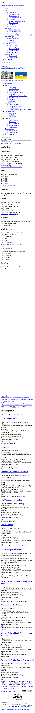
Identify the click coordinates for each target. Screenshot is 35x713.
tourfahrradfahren (6, 398)
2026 (6, 176)
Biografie (7, 257)
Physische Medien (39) (10, 223)
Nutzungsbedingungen (22, 709)
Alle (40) (27, 221)
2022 (6, 184)
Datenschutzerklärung (7, 709)
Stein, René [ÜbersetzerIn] (12, 159)
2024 (6, 180)
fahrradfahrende (24, 398)
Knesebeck (7, 208)
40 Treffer (9, 406)
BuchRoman (8, 237)
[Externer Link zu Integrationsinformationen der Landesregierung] (21, 78)
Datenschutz (12, 691)
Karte (6, 240)
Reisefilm (7, 259)
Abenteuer (7, 253)
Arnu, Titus (7, 165)
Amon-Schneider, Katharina (13, 163)
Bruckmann (8, 204)
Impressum (4, 691)
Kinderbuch (8, 242)
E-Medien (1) (7, 225)
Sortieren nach (5, 403)
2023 (6, 182)
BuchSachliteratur (10, 235)
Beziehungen (8, 255)
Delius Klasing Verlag (11, 206)
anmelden (4, 66)
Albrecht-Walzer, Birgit (11, 161)
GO (21, 62)
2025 (6, 178)
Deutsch (7, 269)
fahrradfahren (15, 398)
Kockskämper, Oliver (11, 157)
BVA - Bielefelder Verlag (12, 212)
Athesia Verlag (9, 210)
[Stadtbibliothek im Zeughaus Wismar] (13, 5)
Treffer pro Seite (21, 406)
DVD (6, 238)
